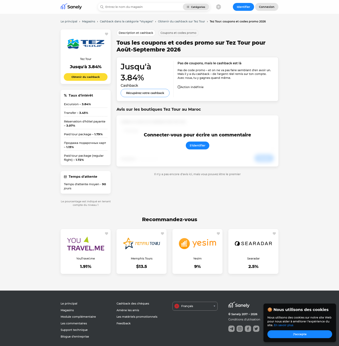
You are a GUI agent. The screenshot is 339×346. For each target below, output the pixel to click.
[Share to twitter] (256, 329)
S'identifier (197, 145)
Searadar (253, 258)
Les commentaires (74, 323)
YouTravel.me (85, 258)
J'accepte (300, 334)
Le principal (69, 303)
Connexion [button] (266, 7)
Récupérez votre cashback (145, 93)
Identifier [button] (243, 7)
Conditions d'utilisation (244, 319)
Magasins (67, 310)
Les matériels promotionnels (137, 316)
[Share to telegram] (231, 329)
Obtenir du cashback (85, 76)
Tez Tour (85, 59)
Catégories (198, 6)
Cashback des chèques (133, 303)
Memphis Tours (141, 258)
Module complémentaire (78, 316)
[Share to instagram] (240, 329)
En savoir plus (283, 325)
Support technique (74, 330)
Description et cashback (136, 33)
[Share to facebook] (248, 329)
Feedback (124, 323)
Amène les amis (128, 310)
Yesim (197, 258)
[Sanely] (71, 7)
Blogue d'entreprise (75, 336)
